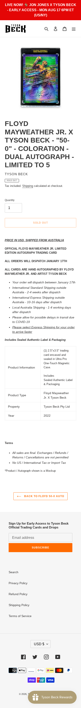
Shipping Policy (19, 605)
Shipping (27, 185)
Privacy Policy (18, 583)
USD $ (39, 644)
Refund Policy (18, 594)
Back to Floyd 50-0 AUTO (43, 496)
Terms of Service (20, 616)
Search (13, 572)
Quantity (9, 200)
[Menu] (73, 28)
